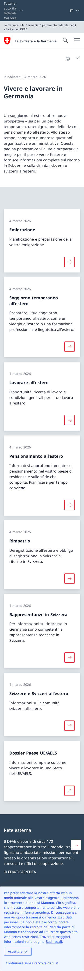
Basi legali (54, 941)
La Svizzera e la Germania (35, 41)
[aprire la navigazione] (77, 40)
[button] (76, 845)
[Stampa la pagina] (68, 58)
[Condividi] (78, 58)
